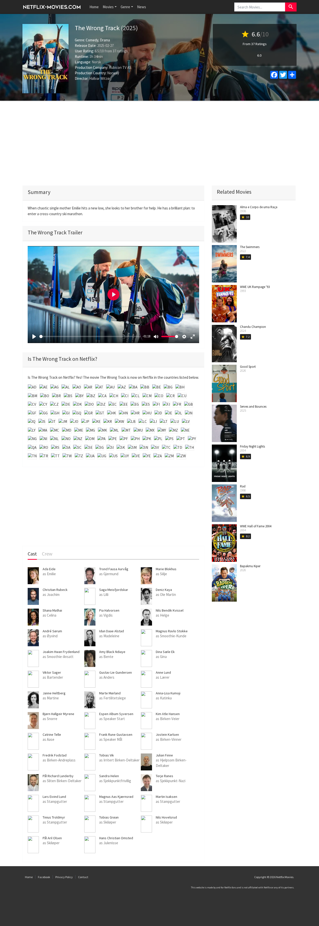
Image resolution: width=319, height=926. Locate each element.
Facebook (44, 877)
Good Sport (248, 367)
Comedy (92, 40)
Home (94, 6)
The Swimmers (249, 247)
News (141, 6)
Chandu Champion (253, 327)
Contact (83, 877)
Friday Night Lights (252, 446)
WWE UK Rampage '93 (255, 287)
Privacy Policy (64, 877)
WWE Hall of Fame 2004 (255, 526)
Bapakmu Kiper (250, 566)
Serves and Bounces (253, 406)
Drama (105, 40)
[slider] (90, 336)
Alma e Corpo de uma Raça (258, 207)
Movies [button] (108, 6)
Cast (32, 554)
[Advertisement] (159, 143)
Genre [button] (125, 6)
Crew (47, 554)
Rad (242, 486)
